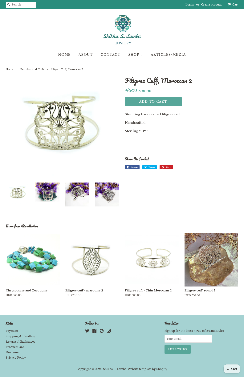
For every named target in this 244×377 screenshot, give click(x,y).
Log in (189, 4)
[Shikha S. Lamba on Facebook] (94, 331)
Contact (110, 54)
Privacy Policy (16, 357)
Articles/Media (168, 54)
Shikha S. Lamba (114, 369)
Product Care (15, 347)
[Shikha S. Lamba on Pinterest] (102, 331)
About (86, 54)
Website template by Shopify (147, 369)
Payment (12, 331)
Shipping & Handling (20, 336)
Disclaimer (13, 352)
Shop (134, 54)
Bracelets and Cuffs (32, 69)
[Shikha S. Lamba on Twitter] (87, 331)
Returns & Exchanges (20, 341)
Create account (211, 4)
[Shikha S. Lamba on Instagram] (109, 331)
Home (64, 54)
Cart (235, 4)
